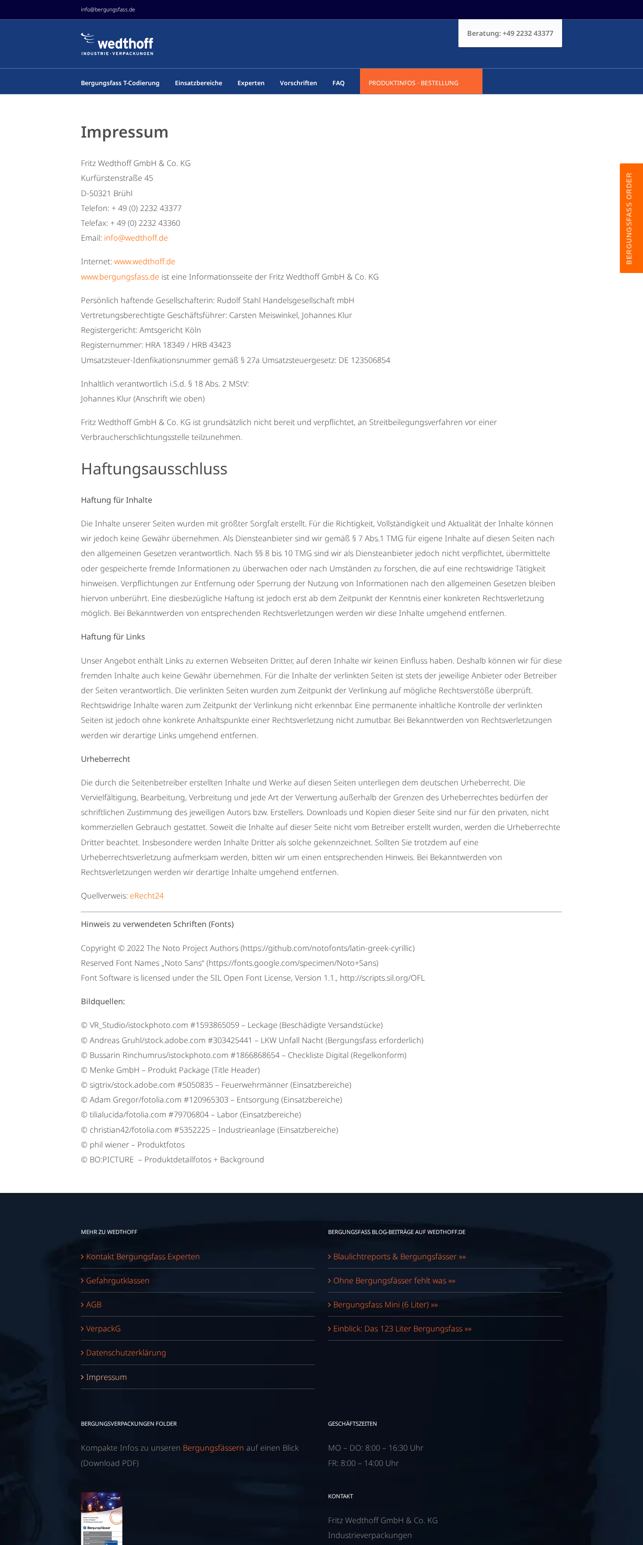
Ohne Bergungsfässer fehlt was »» (394, 1280)
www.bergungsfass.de (120, 276)
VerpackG (103, 1328)
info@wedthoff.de (136, 237)
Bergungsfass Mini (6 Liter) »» (385, 1304)
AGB (93, 1304)
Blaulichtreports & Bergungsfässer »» (399, 1256)
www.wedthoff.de (144, 261)
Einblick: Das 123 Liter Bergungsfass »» (402, 1328)
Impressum (106, 1377)
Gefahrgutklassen (118, 1280)
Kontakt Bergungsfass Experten (143, 1256)
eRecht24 (147, 895)
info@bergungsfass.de (108, 9)
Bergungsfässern (213, 1447)
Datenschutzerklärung (126, 1352)
